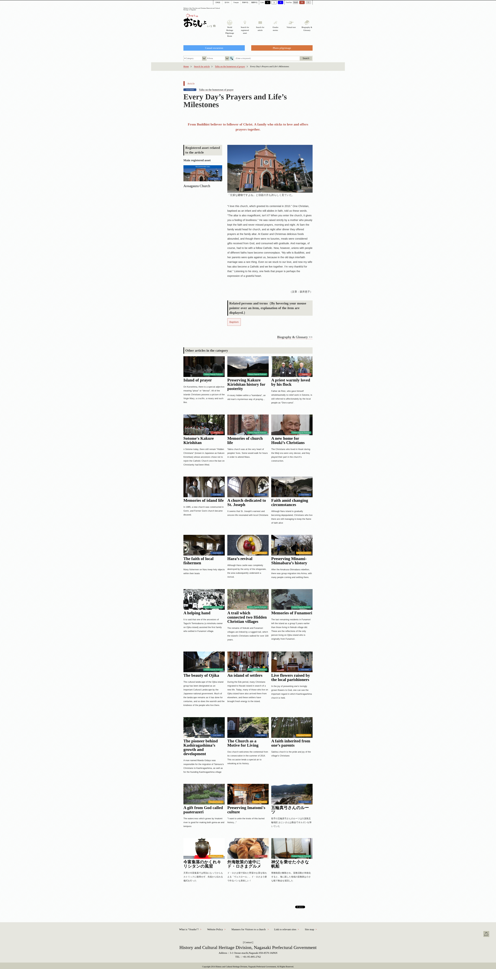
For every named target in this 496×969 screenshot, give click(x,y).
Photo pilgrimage (282, 48)
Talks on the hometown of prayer (230, 66)
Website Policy (215, 929)
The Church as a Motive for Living (242, 743)
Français (236, 2)
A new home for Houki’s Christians (288, 440)
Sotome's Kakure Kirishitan (198, 440)
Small (295, 2)
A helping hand (196, 613)
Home (186, 66)
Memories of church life (245, 440)
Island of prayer (197, 380)
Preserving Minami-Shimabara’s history (289, 560)
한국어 (227, 2)
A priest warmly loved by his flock (290, 382)
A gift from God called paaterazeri (203, 809)
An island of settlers (244, 675)
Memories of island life (203, 500)
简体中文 (245, 2)
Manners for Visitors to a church (248, 929)
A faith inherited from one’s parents (290, 743)
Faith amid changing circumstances (289, 502)
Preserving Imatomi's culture (246, 809)
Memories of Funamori (291, 613)
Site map (309, 929)
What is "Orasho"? (189, 929)
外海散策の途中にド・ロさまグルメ (244, 864)
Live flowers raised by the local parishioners (290, 677)
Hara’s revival (239, 558)
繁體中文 (254, 2)
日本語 (217, 2)
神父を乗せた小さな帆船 (290, 864)
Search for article (202, 66)
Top (486, 934)
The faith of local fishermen (198, 560)
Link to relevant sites (285, 929)
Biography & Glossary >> (295, 337)
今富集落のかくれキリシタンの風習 (202, 864)
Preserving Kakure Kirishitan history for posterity (246, 384)
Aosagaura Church (196, 186)
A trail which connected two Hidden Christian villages (247, 617)
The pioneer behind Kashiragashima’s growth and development (200, 747)
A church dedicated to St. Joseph (246, 502)
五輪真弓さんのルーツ (290, 809)
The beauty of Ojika (201, 675)
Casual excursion (214, 48)
